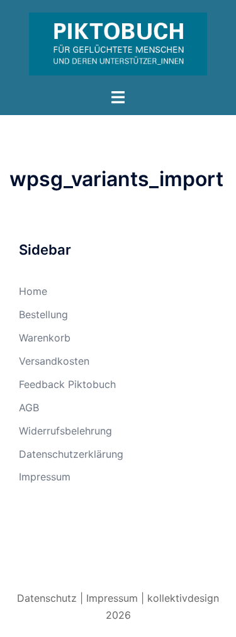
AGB (29, 407)
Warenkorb (44, 337)
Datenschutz (47, 598)
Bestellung (43, 314)
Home (33, 291)
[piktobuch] (117, 42)
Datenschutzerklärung (71, 454)
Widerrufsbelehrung (65, 430)
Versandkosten (54, 361)
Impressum (44, 476)
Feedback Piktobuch (67, 384)
